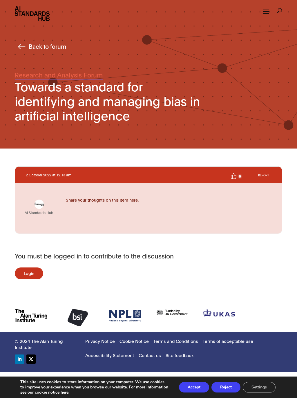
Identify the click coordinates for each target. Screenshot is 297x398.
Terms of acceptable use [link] (228, 341)
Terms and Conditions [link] (175, 341)
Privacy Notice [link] (100, 341)
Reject (226, 387)
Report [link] (263, 175)
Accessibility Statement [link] (109, 355)
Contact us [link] (150, 355)
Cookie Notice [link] (134, 341)
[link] (32, 13)
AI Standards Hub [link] (39, 212)
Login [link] (29, 273)
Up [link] (233, 176)
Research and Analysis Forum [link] (59, 74)
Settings (259, 387)
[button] (279, 11)
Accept (194, 387)
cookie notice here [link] (51, 392)
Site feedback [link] (180, 355)
